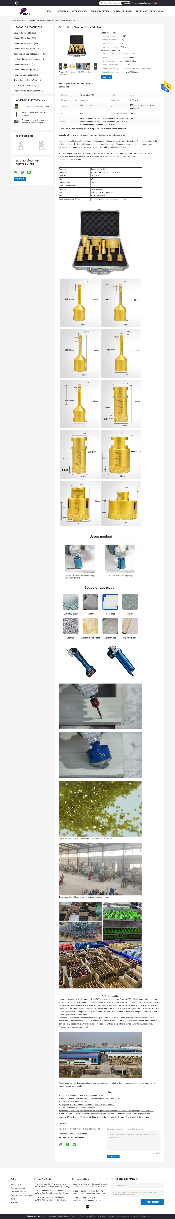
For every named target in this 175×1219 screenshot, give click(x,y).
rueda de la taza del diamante (27, 59)
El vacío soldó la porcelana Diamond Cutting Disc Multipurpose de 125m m (50, 1198)
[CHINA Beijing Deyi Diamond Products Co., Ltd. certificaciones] (21, 145)
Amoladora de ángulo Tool (25, 80)
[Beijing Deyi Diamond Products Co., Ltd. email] (17, 172)
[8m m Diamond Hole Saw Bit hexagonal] (16, 114)
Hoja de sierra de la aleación (26, 91)
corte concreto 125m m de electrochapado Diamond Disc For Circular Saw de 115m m (87, 1199)
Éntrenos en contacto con (149, 11)
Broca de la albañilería (140, 1117)
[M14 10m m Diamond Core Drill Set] (16, 107)
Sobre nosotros (79, 11)
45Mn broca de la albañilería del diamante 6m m (111, 1117)
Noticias (14, 1199)
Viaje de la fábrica (100, 11)
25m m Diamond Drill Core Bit (79, 1117)
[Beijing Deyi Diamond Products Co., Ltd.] (25, 11)
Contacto (106, 77)
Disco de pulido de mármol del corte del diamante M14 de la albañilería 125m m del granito (89, 1192)
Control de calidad (122, 11)
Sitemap (14, 1202)
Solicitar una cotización (141, 3)
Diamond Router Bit (22, 64)
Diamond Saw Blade (23, 38)
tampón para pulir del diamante (28, 54)
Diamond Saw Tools (23, 33)
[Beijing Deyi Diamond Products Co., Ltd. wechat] (30, 172)
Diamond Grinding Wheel (24, 48)
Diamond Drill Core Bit (37, 21)
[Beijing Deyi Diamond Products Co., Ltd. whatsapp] (24, 172)
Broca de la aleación (23, 85)
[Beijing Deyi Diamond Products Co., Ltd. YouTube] (16, 3)
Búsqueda (126, 3)
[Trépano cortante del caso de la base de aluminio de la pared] (16, 121)
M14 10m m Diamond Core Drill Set (36, 107)
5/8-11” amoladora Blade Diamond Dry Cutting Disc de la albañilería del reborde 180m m (51, 1192)
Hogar (50, 11)
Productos (62, 11)
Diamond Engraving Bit (24, 70)
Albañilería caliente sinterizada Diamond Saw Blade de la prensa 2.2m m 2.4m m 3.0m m (90, 1185)
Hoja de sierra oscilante (24, 75)
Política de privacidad (36, 1216)
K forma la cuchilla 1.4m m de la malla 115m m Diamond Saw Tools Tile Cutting (52, 1185)
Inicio (13, 21)
